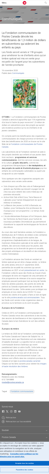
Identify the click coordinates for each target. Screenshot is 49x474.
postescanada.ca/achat (30, 361)
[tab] (24, 430)
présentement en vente (34, 270)
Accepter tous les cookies (24, 463)
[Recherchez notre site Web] (45, 2)
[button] (11, 3)
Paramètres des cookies (24, 470)
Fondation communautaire (22, 391)
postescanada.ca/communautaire (25, 297)
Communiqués (18, 73)
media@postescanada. (13, 382)
